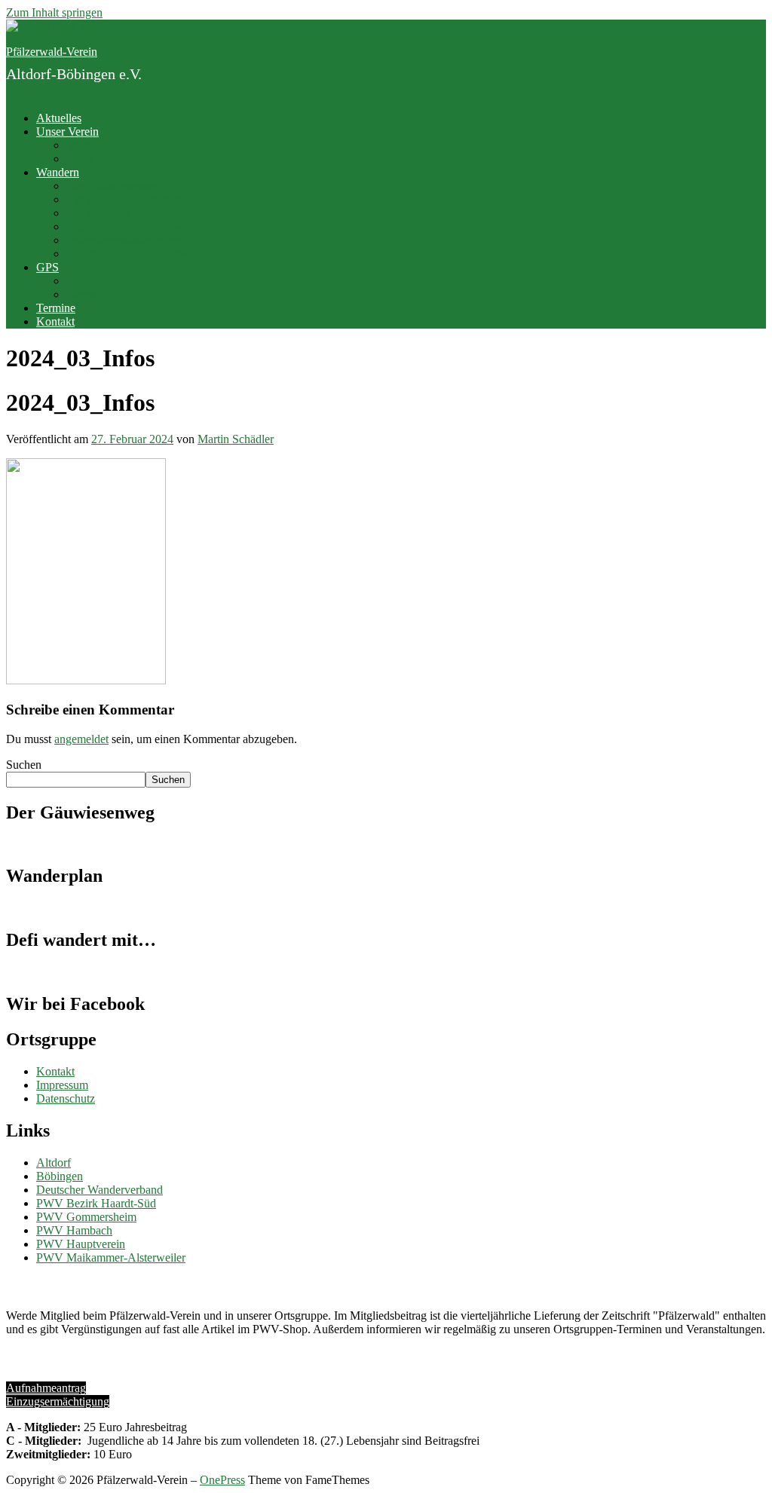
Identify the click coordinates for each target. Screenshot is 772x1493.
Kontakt (55, 321)
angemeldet (81, 739)
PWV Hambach (74, 1230)
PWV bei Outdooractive (124, 199)
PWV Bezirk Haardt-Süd (96, 1203)
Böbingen (59, 1176)
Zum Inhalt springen (54, 12)
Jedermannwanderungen (124, 240)
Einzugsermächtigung (57, 1401)
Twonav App (97, 280)
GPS (47, 267)
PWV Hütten (97, 213)
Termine (55, 307)
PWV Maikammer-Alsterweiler (110, 1257)
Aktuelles (58, 118)
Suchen (23, 764)
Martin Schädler (236, 439)
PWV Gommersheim (86, 1216)
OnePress (222, 1479)
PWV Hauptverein (80, 1244)
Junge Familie (99, 158)
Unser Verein (67, 131)
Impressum (62, 1084)
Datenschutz (65, 1098)
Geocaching (95, 294)
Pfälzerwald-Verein (51, 51)
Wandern (57, 172)
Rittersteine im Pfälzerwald (130, 226)
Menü (20, 92)
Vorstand (87, 145)
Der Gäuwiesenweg (113, 185)
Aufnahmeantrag (46, 1387)
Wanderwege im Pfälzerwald (135, 253)
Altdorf (53, 1162)
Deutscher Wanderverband (99, 1189)
